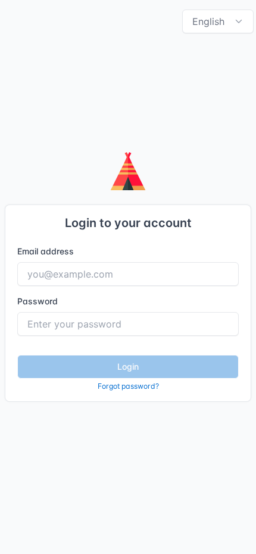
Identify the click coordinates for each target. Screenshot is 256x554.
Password (37, 301)
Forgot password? (128, 386)
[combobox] (218, 21)
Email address (45, 251)
